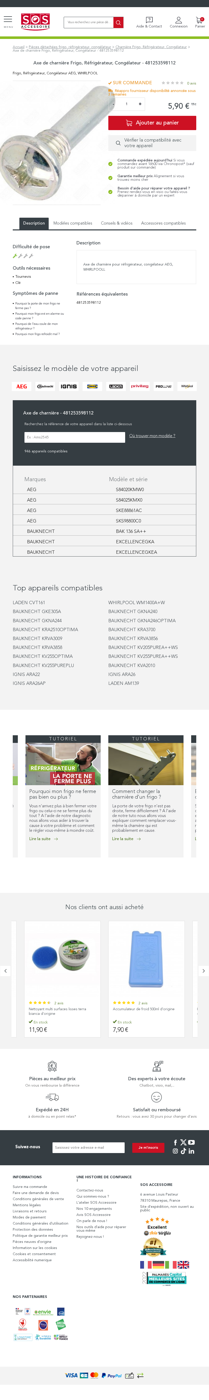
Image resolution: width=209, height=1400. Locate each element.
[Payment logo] (104, 1375)
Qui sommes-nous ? (92, 1196)
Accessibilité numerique (32, 1260)
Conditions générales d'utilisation (40, 1223)
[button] (5, 971)
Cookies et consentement (34, 1254)
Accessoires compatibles (163, 223)
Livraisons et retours (30, 1211)
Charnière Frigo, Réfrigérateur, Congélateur (151, 47)
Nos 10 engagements (94, 1209)
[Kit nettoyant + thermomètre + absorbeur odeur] (147, 959)
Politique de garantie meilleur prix (40, 1236)
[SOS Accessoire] (35, 22)
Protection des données (33, 1229)
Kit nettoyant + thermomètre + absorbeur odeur (146, 1011)
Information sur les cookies (35, 1248)
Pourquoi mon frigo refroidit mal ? (37, 334)
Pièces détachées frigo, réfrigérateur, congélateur (70, 47)
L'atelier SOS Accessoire (96, 1202)
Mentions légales (27, 1205)
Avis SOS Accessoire (93, 1215)
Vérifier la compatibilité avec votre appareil (152, 143)
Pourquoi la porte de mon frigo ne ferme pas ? (37, 306)
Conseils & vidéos (117, 223)
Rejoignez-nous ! (90, 1237)
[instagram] (175, 1154)
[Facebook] (175, 1146)
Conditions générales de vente (38, 1199)
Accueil (18, 47)
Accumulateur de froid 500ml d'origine (59, 1009)
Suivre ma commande (30, 1187)
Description (34, 223)
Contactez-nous (89, 1190)
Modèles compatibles (73, 223)
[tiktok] (183, 1154)
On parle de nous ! (91, 1221)
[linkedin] (191, 1154)
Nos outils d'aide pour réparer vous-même (101, 1228)
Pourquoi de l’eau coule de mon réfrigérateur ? (36, 326)
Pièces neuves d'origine (32, 1242)
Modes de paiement (29, 1217)
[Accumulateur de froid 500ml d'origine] (62, 959)
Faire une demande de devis (36, 1193)
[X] (183, 1146)
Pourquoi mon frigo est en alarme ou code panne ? (39, 316)
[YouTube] (191, 1146)
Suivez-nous (27, 1147)
